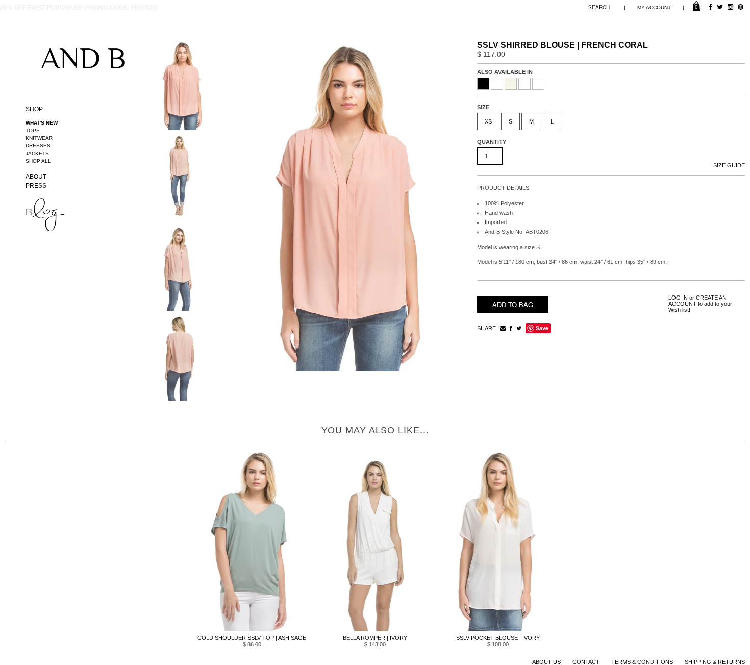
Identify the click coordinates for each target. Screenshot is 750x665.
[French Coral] (497, 84)
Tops (33, 130)
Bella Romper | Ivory (375, 638)
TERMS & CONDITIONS (642, 662)
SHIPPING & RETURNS (715, 662)
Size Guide (729, 165)
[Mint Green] (524, 84)
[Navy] (538, 84)
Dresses (38, 146)
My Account (654, 7)
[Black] (483, 84)
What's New (42, 123)
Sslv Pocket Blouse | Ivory (498, 638)
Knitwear (39, 138)
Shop (34, 109)
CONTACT (585, 662)
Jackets (37, 153)
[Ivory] (511, 84)
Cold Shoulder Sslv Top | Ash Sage (251, 638)
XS (488, 121)
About (36, 176)
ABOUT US (546, 662)
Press (36, 185)
